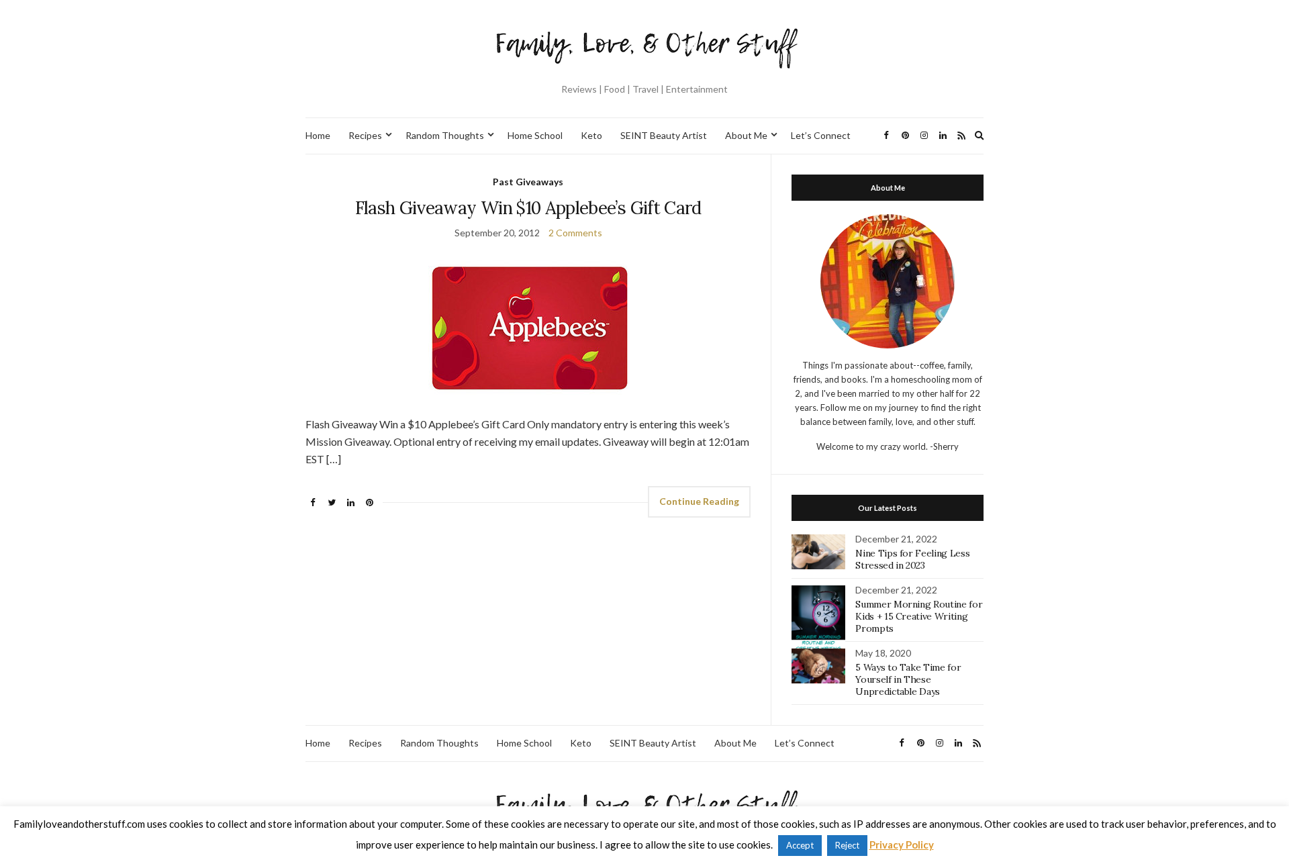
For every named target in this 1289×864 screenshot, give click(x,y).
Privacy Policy (901, 844)
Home (317, 135)
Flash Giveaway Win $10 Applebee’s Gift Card (528, 208)
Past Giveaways (528, 181)
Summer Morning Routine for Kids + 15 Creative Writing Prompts (918, 616)
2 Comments (575, 232)
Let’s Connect (821, 135)
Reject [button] (847, 845)
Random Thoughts (444, 135)
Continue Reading (699, 501)
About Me (746, 135)
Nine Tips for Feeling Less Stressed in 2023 (912, 559)
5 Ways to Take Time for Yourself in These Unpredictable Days (908, 679)
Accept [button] (800, 845)
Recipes (365, 135)
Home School (535, 135)
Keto (591, 135)
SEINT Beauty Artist (663, 135)
